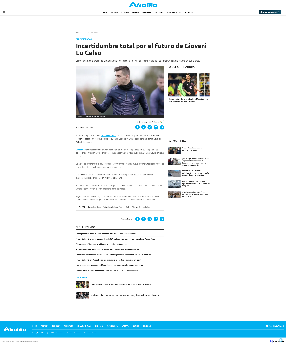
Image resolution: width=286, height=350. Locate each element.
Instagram (47, 333)
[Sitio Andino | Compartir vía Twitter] (143, 127)
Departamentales (174, 12)
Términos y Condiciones (74, 333)
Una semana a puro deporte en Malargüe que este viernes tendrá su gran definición (109, 265)
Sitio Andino (81, 32)
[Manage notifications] (281, 340)
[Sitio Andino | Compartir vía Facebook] (137, 127)
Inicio (105, 12)
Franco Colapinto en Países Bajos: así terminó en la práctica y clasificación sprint (108, 260)
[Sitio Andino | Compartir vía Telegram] (162, 127)
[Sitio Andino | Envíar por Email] (156, 127)
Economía (125, 12)
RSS (52, 333)
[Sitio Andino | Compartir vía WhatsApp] (149, 127)
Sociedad (146, 12)
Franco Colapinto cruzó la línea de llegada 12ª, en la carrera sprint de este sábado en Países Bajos (115, 239)
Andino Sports (93, 32)
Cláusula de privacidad (90, 333)
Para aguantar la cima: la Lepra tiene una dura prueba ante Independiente (106, 234)
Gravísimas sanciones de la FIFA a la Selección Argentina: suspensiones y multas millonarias (113, 255)
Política (114, 12)
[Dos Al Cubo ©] (277, 342)
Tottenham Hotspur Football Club (116, 207)
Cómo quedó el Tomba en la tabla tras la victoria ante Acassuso (101, 244)
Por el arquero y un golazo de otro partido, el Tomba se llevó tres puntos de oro (107, 249)
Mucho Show (112, 326)
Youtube (42, 333)
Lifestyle (125, 326)
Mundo (136, 326)
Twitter (37, 333)
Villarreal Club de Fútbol (141, 207)
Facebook (33, 333)
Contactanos (60, 333)
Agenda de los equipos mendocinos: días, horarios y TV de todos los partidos (107, 270)
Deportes (189, 12)
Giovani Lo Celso (83, 117)
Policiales (159, 12)
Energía (135, 12)
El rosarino (81, 150)
